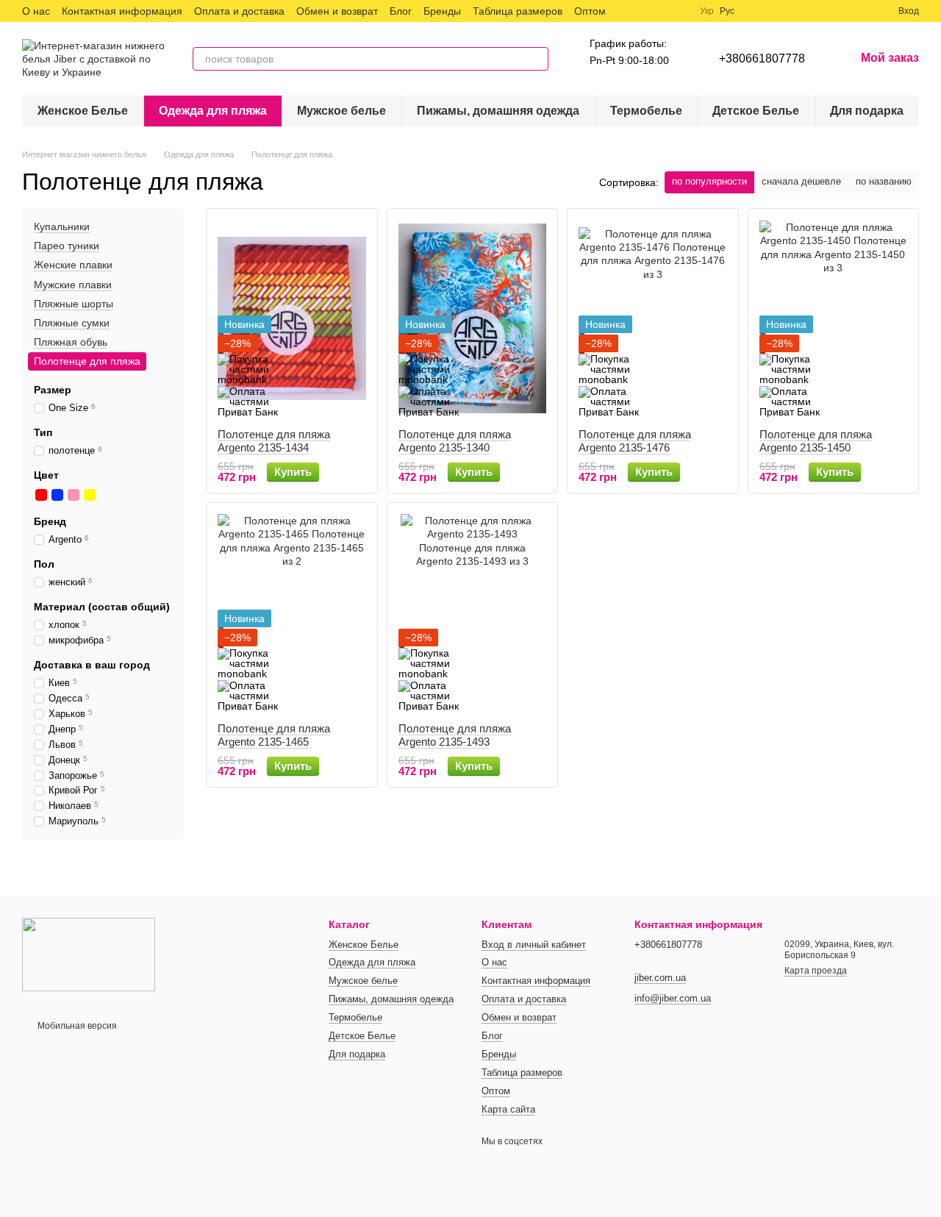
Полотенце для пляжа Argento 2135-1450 (815, 441)
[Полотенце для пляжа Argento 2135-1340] (472, 318)
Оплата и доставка (239, 11)
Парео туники (66, 245)
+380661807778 (762, 58)
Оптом (590, 11)
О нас (36, 11)
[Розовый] (73, 495)
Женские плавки (73, 265)
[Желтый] (89, 495)
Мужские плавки (73, 284)
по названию (884, 181)
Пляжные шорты (73, 304)
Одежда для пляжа (213, 110)
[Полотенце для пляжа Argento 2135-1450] (833, 318)
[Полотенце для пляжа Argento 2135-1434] (292, 318)
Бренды (442, 11)
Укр (707, 11)
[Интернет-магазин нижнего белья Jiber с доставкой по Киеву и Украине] (88, 954)
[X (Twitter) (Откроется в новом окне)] (644, 11)
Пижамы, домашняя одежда (498, 110)
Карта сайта (508, 1109)
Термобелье (646, 110)
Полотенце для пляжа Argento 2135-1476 (635, 441)
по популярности (709, 181)
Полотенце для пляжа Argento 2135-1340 (454, 441)
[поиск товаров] (536, 59)
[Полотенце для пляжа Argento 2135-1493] (472, 612)
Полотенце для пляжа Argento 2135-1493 (454, 735)
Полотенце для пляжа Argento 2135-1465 (274, 735)
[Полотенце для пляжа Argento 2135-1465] (292, 612)
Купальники (62, 226)
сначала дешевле (801, 181)
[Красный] (41, 495)
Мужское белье (341, 110)
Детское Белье (755, 110)
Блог (401, 11)
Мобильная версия (76, 1026)
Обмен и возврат (337, 11)
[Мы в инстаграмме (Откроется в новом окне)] (662, 11)
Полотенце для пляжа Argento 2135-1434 (274, 441)
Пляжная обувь (70, 342)
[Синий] (57, 495)
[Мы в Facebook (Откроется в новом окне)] (626, 11)
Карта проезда (815, 971)
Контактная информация (122, 11)
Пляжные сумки (72, 323)
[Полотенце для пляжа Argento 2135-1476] (653, 318)
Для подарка (867, 110)
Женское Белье (82, 110)
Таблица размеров (517, 11)
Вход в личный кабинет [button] (534, 944)
